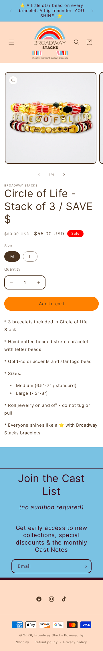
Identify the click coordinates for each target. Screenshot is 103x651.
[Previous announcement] (10, 10)
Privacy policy (75, 642)
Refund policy (46, 642)
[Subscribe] (84, 566)
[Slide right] (64, 174)
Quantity (12, 269)
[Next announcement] (92, 10)
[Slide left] (39, 174)
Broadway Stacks (48, 635)
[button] (11, 42)
